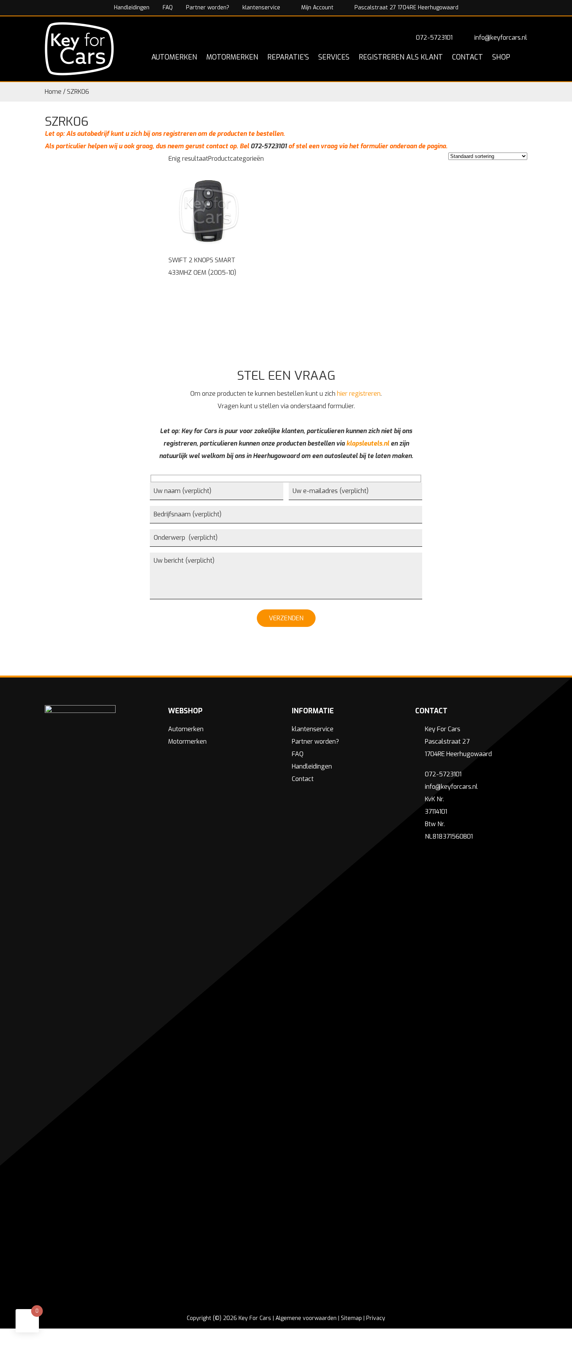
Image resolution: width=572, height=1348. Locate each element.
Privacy (375, 1318)
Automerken (186, 729)
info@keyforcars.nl (500, 37)
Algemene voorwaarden (306, 1318)
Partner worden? (207, 7)
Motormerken (187, 741)
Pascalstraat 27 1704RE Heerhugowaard (405, 7)
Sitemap (351, 1318)
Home (53, 92)
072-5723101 (434, 37)
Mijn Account (316, 7)
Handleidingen (131, 7)
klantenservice (261, 7)
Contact (303, 779)
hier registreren (359, 394)
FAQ (168, 7)
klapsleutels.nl (367, 443)
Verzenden (286, 618)
